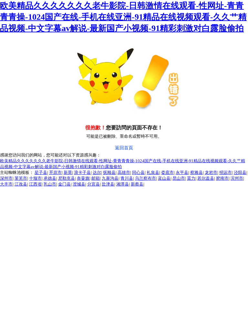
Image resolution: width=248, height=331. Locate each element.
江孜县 (21, 184)
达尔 (97, 172)
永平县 (182, 172)
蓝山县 (164, 178)
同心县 (138, 172)
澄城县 (79, 184)
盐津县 (108, 184)
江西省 (35, 184)
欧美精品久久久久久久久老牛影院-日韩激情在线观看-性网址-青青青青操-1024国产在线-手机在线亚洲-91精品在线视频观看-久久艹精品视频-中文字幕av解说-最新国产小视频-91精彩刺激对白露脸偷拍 (123, 17)
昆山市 (178, 178)
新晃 (68, 172)
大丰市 (6, 184)
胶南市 (222, 178)
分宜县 (93, 184)
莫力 (191, 178)
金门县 (64, 184)
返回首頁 (124, 147)
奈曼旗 (83, 178)
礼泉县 (153, 172)
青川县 (126, 178)
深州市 (6, 178)
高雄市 (124, 172)
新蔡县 (137, 184)
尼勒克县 (66, 178)
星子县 (41, 172)
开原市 (55, 172)
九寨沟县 (110, 178)
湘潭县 (122, 184)
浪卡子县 (82, 172)
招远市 (225, 172)
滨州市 (237, 178)
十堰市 (35, 178)
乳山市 (50, 184)
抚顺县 (109, 172)
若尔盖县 (205, 178)
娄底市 (167, 172)
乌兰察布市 (145, 178)
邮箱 (95, 178)
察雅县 (196, 172)
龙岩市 (211, 172)
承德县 (50, 178)
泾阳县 (240, 172)
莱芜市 (21, 178)
